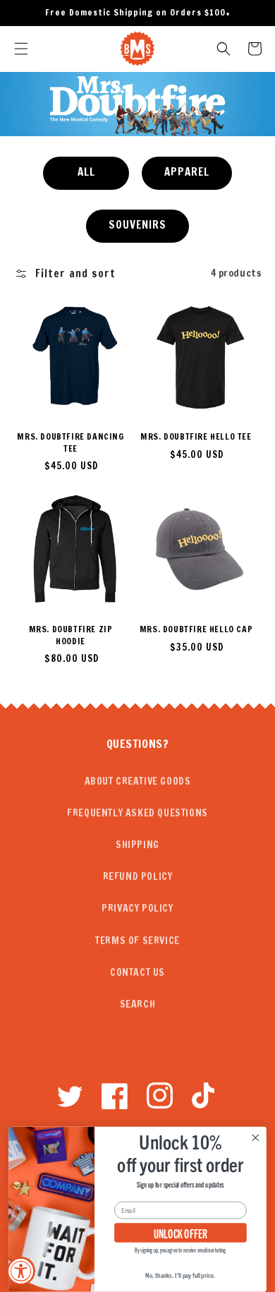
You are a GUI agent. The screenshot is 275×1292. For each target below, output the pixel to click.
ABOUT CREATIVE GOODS (138, 781)
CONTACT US (137, 972)
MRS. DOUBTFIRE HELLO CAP (196, 629)
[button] (21, 48)
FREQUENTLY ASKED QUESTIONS (137, 813)
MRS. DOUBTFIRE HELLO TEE (195, 436)
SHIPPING (137, 845)
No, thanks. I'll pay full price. (180, 1275)
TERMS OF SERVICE (137, 941)
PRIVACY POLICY (137, 908)
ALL (86, 171)
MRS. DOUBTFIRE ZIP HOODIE (71, 635)
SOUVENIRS (137, 224)
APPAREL (186, 171)
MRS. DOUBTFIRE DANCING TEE (70, 442)
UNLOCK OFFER (181, 1233)
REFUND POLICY (138, 876)
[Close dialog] (255, 1137)
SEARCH (138, 1004)
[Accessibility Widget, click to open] (21, 1271)
